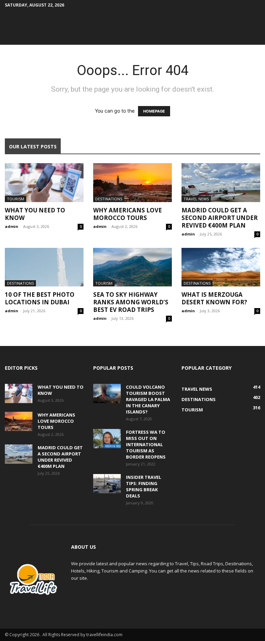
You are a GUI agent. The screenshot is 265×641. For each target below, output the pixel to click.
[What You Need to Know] (44, 182)
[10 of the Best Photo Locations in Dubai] (44, 267)
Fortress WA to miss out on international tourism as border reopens (146, 444)
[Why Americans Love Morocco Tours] (132, 182)
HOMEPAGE (154, 111)
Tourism (15, 198)
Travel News (196, 198)
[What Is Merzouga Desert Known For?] (220, 267)
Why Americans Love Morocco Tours (127, 214)
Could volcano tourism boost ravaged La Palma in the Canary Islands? (148, 399)
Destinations (108, 198)
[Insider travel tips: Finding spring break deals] (107, 483)
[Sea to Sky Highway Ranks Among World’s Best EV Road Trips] (132, 267)
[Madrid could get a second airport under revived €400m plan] (220, 182)
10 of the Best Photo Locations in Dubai (40, 298)
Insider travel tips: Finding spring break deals (143, 486)
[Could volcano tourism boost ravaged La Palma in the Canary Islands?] (107, 393)
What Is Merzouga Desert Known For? (214, 298)
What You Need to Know (35, 214)
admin (11, 226)
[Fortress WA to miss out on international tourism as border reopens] (107, 438)
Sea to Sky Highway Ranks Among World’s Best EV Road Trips (130, 302)
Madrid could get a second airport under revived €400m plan (219, 217)
